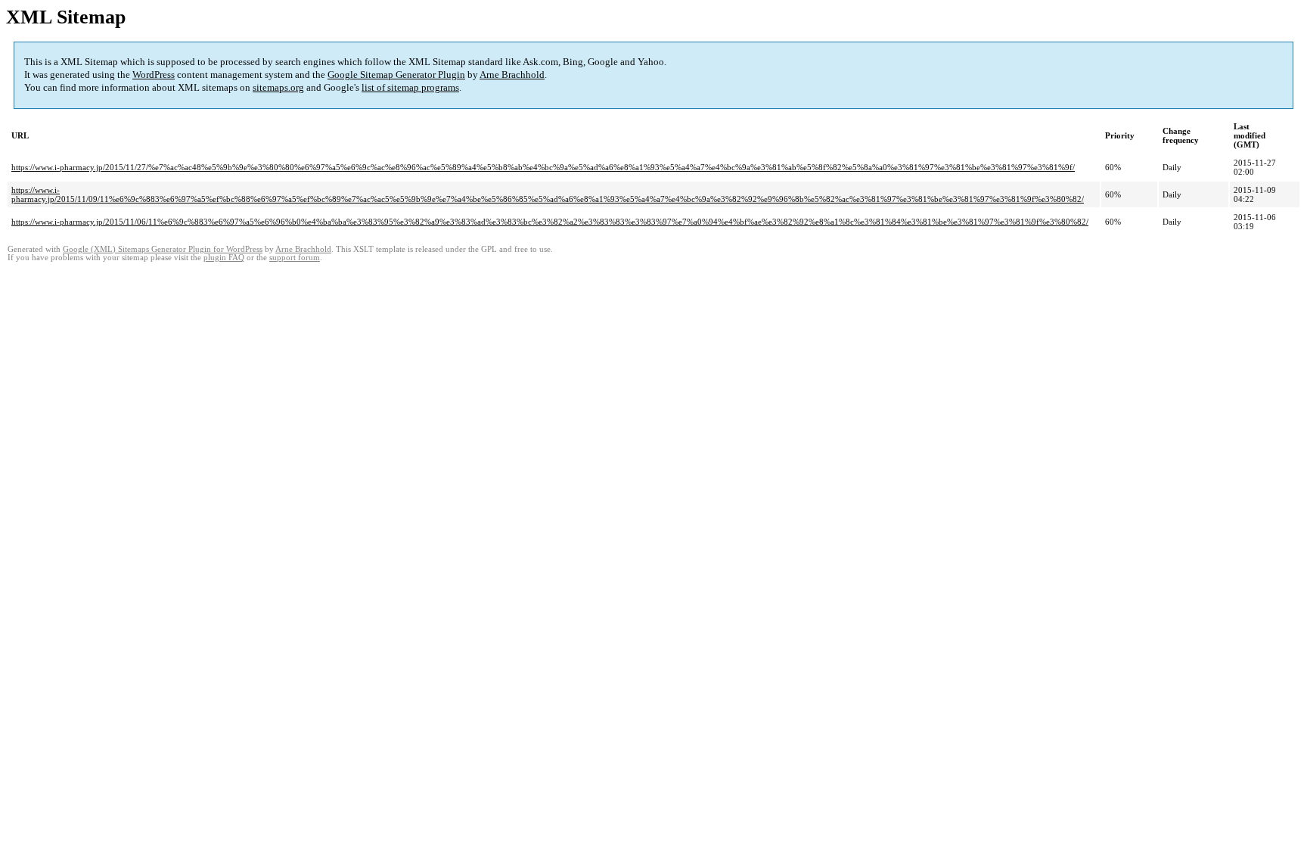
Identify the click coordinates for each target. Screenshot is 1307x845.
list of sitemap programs (410, 87)
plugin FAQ (223, 257)
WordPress (153, 74)
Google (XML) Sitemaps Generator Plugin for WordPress (162, 249)
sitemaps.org (278, 87)
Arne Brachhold (512, 74)
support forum (294, 257)
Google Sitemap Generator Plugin (396, 74)
